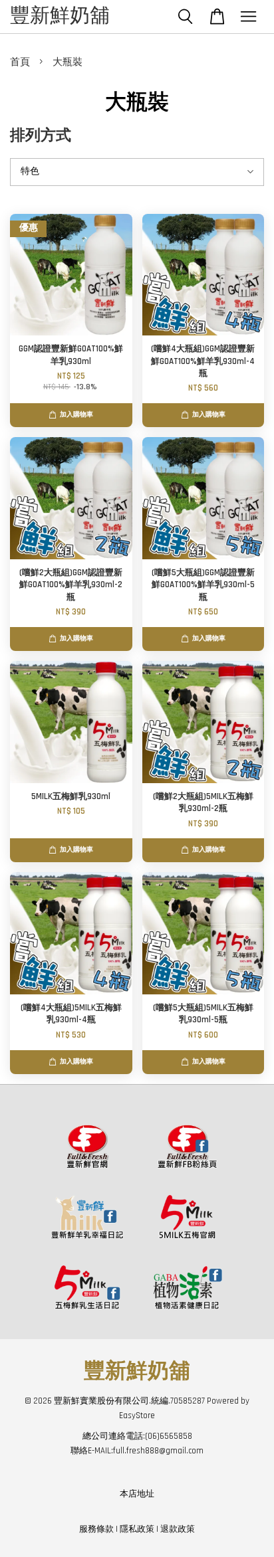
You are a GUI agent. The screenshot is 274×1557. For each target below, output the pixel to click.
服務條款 (96, 1529)
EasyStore (137, 1415)
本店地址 (137, 1494)
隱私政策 (137, 1529)
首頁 (20, 62)
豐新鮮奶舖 (60, 17)
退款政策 (177, 1529)
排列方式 (40, 135)
